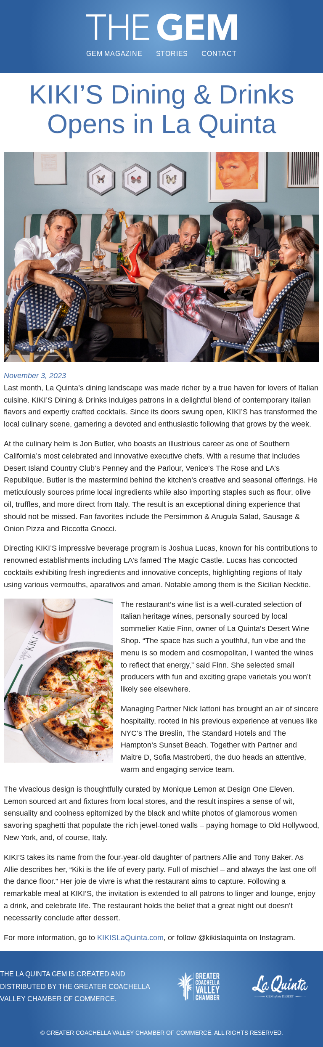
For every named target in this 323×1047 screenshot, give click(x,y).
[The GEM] (161, 27)
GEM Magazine (114, 53)
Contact (219, 53)
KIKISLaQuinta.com (130, 937)
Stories (172, 53)
